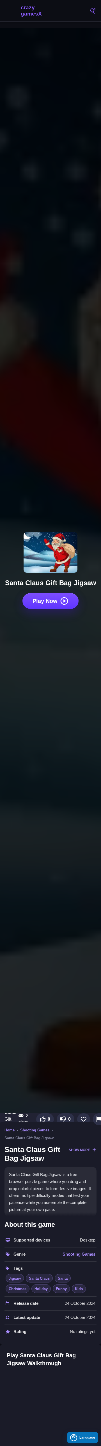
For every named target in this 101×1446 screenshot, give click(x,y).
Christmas (17, 1289)
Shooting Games (34, 1130)
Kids (79, 1289)
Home (9, 1130)
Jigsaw (15, 1278)
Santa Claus (39, 1278)
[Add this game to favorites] (83, 1119)
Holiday (41, 1289)
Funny (61, 1289)
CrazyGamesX (31, 10)
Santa (63, 1278)
